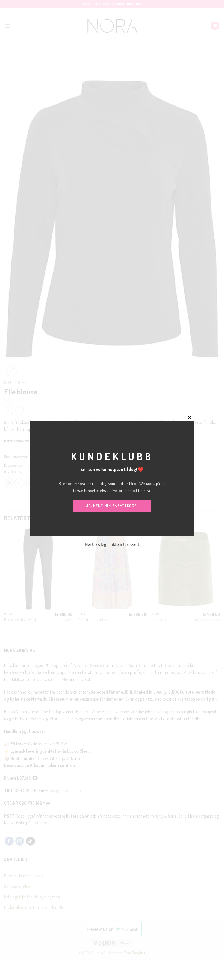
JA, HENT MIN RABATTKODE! (112, 505)
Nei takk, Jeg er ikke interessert (112, 544)
